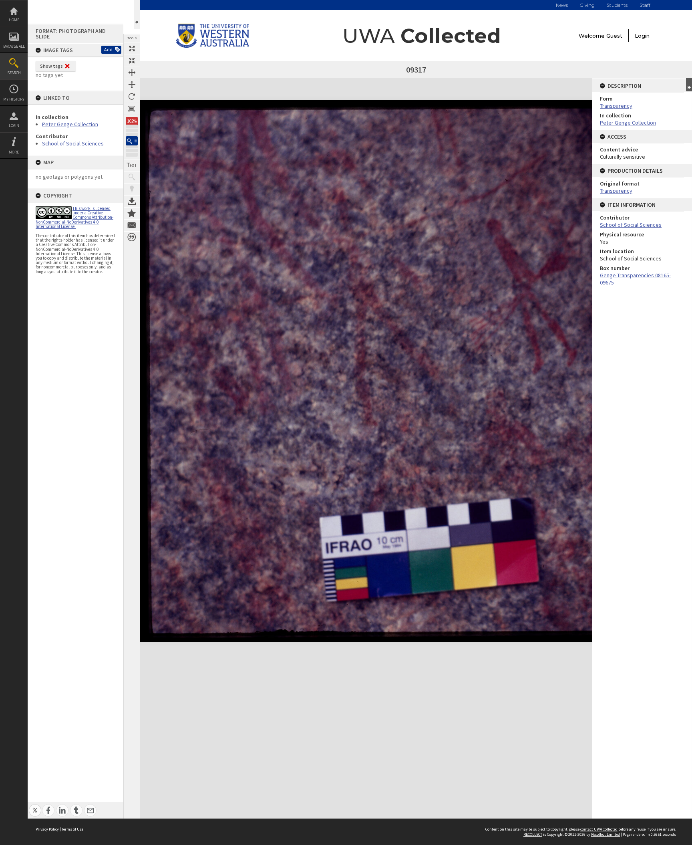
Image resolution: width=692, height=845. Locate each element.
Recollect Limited (605, 834)
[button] (132, 140)
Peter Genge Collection (70, 124)
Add (108, 49)
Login (14, 125)
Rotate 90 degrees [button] (132, 97)
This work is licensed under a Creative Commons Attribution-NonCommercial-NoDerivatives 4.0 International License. (74, 217)
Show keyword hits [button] (132, 177)
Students (617, 5)
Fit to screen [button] (132, 60)
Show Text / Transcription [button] (132, 165)
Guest (614, 35)
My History (13, 99)
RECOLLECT (532, 834)
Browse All (14, 46)
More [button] (14, 152)
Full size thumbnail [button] (132, 48)
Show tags (51, 66)
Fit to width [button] (132, 73)
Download (132, 201)
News (562, 5)
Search (14, 72)
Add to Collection (132, 213)
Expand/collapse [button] (689, 84)
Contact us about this (132, 225)
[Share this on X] (35, 806)
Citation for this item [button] (132, 237)
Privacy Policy (47, 829)
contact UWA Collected (599, 829)
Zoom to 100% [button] (132, 109)
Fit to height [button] (132, 85)
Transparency (616, 105)
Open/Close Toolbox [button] (137, 14)
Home (14, 19)
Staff (645, 5)
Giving (587, 5)
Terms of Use (72, 829)
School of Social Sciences (73, 143)
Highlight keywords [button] (132, 189)
